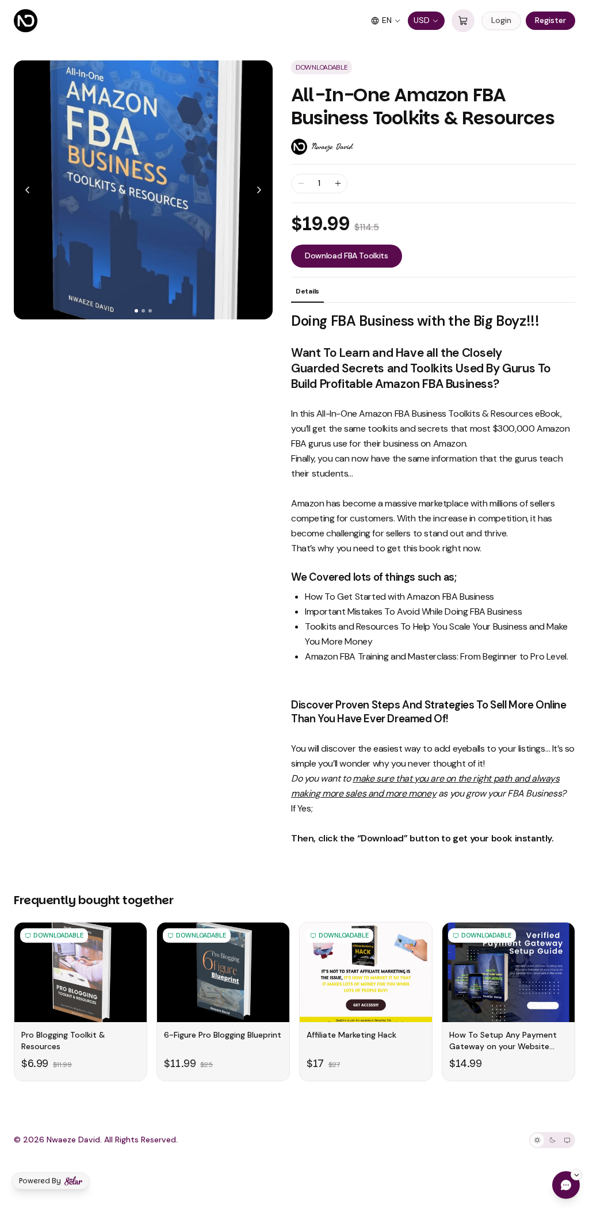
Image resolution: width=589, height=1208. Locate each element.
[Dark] (552, 1140)
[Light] (537, 1140)
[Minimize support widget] (576, 1174)
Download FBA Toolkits (346, 255)
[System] (567, 1140)
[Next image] (259, 190)
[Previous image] (27, 190)
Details (307, 291)
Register (550, 20)
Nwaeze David (332, 147)
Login (501, 20)
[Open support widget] (566, 1185)
